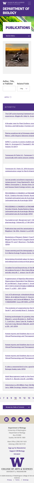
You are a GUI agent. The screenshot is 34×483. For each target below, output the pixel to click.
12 (24, 398)
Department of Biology (16, 10)
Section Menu (10, 36)
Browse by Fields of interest (15, 407)
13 (29, 398)
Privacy (9, 480)
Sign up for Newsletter (17, 448)
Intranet (17, 454)
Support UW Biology (17, 451)
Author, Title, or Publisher (8, 82)
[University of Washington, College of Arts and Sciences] (13, 3)
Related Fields (23, 83)
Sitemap (25, 480)
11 (20, 398)
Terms (17, 480)
